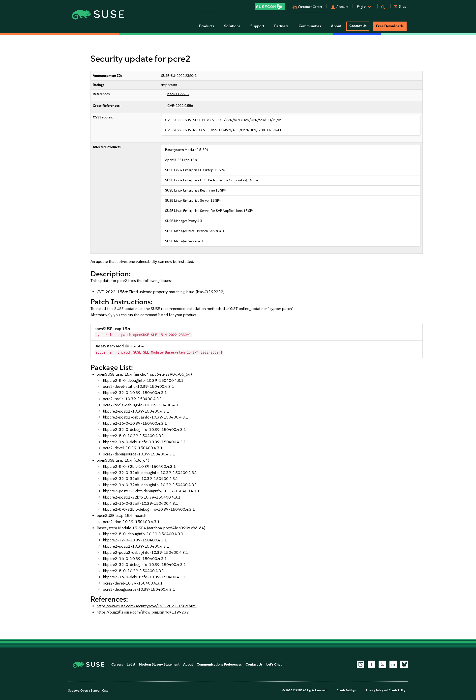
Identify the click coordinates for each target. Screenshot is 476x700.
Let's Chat (274, 664)
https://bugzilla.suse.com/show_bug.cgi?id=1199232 (143, 612)
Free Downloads (390, 26)
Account (342, 7)
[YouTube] (360, 664)
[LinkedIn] (393, 664)
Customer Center (310, 7)
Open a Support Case (94, 690)
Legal (131, 664)
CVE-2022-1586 (180, 106)
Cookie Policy (397, 690)
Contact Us (357, 26)
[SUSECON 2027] (270, 6)
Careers (117, 664)
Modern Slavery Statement (159, 664)
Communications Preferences (219, 664)
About (188, 664)
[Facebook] (371, 664)
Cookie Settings (346, 690)
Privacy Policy (374, 690)
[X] (382, 664)
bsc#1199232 (178, 94)
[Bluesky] (404, 664)
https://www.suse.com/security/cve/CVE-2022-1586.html (147, 606)
